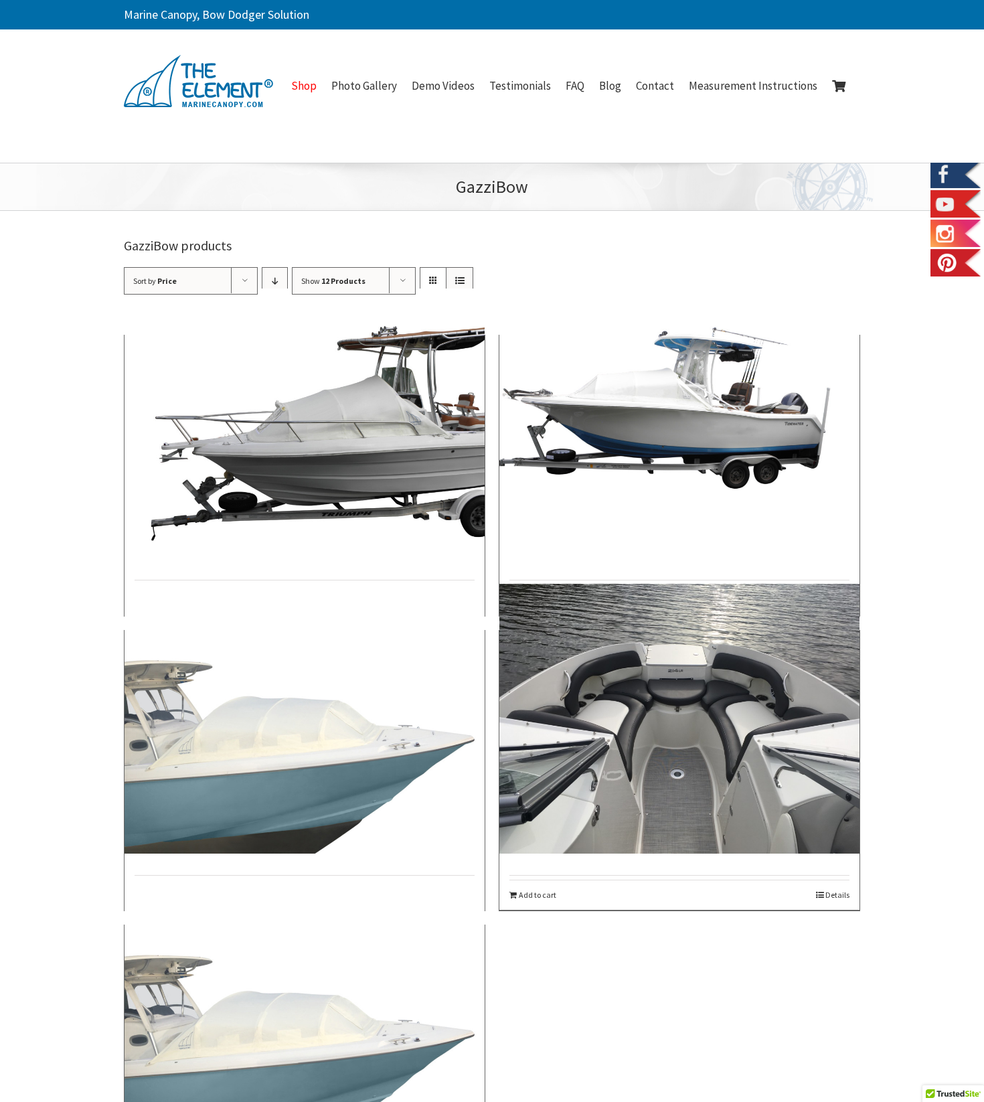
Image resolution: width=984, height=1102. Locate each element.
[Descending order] (275, 281)
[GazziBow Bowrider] (679, 719)
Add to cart (537, 895)
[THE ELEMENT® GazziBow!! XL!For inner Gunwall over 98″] (305, 1013)
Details (837, 895)
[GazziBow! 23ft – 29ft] (679, 423)
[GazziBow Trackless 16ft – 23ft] (305, 423)
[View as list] (459, 281)
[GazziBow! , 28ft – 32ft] (305, 719)
